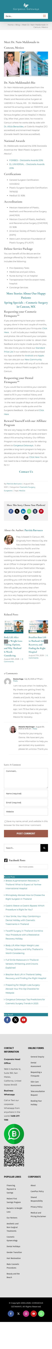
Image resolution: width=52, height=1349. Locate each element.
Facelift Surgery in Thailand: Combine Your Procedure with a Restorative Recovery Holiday (24, 938)
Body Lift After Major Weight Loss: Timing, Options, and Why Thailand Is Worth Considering (24, 953)
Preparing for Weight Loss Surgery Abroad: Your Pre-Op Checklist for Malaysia (23, 992)
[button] (6, 643)
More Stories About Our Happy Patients (26, 295)
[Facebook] (7, 1023)
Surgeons (8, 490)
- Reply (34, 732)
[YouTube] (23, 1023)
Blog (17, 25)
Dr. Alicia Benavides (13, 126)
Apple (41, 355)
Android (29, 355)
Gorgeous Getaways (23, 445)
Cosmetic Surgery (27, 487)
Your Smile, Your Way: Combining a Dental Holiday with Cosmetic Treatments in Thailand (23, 924)
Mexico (22, 490)
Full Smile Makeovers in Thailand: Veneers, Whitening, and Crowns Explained (22, 967)
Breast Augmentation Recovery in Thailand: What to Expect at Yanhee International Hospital (12, 648)
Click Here (34, 457)
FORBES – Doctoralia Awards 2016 (26, 160)
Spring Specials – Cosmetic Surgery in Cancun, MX (26, 305)
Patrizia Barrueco (14, 484)
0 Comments (34, 654)
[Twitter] (15, 1023)
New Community (33, 359)
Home (10, 25)
